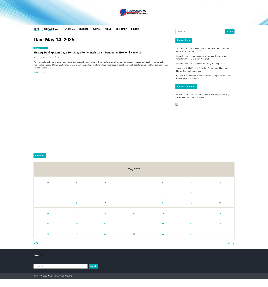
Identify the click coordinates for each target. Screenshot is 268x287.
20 (77, 224)
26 (48, 234)
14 (105, 213)
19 (48, 224)
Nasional (70, 29)
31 (191, 234)
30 (163, 234)
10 (191, 203)
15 (134, 213)
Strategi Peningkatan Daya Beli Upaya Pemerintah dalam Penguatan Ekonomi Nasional (87, 52)
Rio (37, 57)
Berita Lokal (51, 29)
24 (191, 224)
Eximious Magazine (64, 276)
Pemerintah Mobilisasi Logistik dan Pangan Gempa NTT (200, 63)
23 (163, 224)
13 (77, 213)
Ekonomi (83, 29)
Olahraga (121, 29)
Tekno (108, 29)
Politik (135, 29)
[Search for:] (199, 32)
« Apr (36, 243)
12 (48, 213)
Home (36, 29)
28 (105, 234)
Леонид (178, 94)
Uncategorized (41, 48)
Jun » (231, 243)
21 (105, 224)
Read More (38, 72)
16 (163, 213)
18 (220, 213)
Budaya (96, 29)
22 (134, 224)
